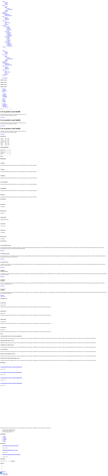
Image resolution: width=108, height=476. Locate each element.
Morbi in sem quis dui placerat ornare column (11, 454)
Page (3, 5)
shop (3, 20)
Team (8, 38)
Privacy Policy (5, 474)
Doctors (8, 8)
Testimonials (9, 34)
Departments (5, 13)
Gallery (6, 11)
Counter (8, 33)
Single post (7, 19)
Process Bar (9, 29)
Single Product (7, 22)
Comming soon (10, 45)
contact (4, 441)
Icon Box (9, 28)
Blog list (6, 17)
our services (2, 117)
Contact (6, 10)
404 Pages (9, 44)
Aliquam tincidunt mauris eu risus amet (10, 450)
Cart (5, 23)
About (6, 6)
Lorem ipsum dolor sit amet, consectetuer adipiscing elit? (11, 366)
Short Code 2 (7, 31)
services (4, 438)
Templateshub (2, 471)
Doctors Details (10, 9)
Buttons (8, 27)
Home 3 (6, 4)
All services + (2, 296)
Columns (8, 42)
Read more (2, 250)
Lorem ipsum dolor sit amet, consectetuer (10, 445)
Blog (3, 16)
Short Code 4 (7, 41)
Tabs (8, 30)
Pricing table (9, 43)
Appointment (5, 77)
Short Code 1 (7, 26)
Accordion (9, 32)
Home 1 (6, 2)
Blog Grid (7, 18)
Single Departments (8, 15)
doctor (6, 7)
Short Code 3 (7, 36)
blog (4, 440)
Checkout (6, 24)
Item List (8, 39)
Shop (6, 21)
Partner (8, 37)
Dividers (8, 40)
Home (4, 1)
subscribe (12, 461)
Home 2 (6, 3)
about (4, 437)
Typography (9, 35)
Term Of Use (5, 473)
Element (4, 25)
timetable (5, 439)
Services (4, 12)
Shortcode (4, 74)
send (1, 156)
